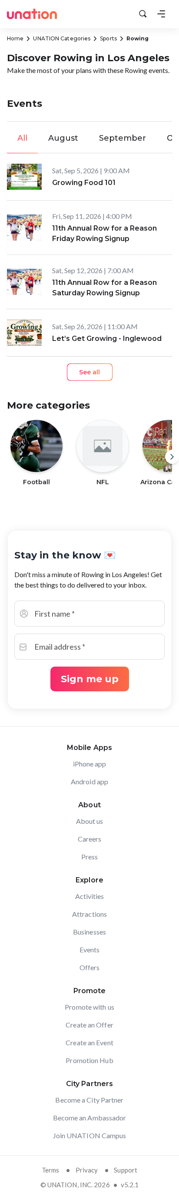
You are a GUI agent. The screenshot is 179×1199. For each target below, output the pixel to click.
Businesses (89, 932)
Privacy (87, 1170)
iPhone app (89, 764)
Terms (51, 1170)
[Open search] (143, 14)
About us (89, 821)
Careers (90, 839)
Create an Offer (89, 1025)
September (122, 138)
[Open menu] (161, 14)
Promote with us (89, 1007)
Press (89, 856)
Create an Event (89, 1042)
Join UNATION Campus (89, 1135)
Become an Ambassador (89, 1117)
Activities (89, 896)
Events (90, 949)
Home (15, 38)
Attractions (89, 914)
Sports (108, 38)
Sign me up (90, 679)
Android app (89, 781)
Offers (90, 967)
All (22, 138)
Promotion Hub (89, 1060)
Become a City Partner (89, 1100)
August (63, 138)
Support (125, 1170)
